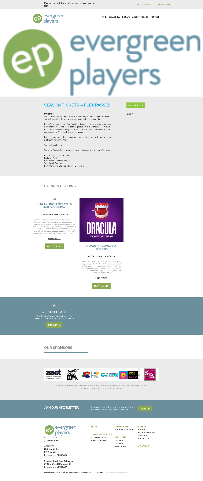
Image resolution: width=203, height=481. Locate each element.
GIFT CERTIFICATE (98, 440)
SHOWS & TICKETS (101, 434)
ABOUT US (120, 437)
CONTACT (143, 446)
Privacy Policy (86, 472)
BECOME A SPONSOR (146, 432)
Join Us (144, 17)
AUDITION (142, 435)
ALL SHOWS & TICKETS (101, 437)
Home (103, 17)
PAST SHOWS (120, 446)
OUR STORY (120, 440)
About (135, 17)
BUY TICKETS (144, 4)
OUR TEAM (119, 443)
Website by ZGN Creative (118, 472)
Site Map (99, 472)
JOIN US (142, 426)
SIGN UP (145, 408)
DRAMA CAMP (163, 4)
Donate (126, 17)
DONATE (141, 429)
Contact (154, 17)
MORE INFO (54, 325)
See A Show (114, 17)
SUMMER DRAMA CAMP (124, 429)
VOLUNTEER (143, 438)
